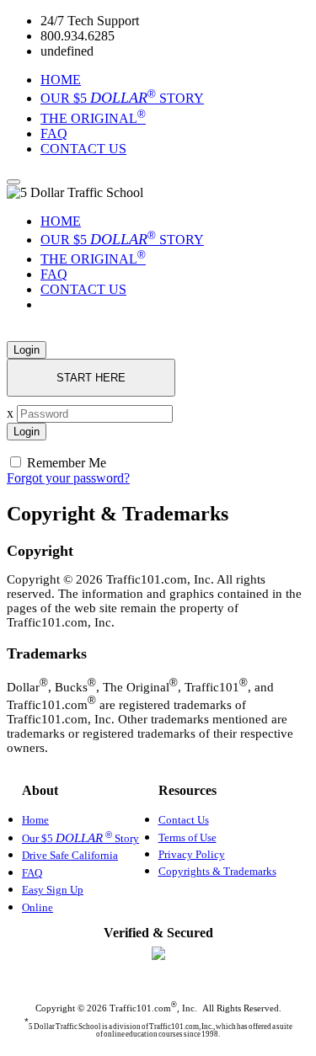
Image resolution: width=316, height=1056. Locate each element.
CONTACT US (83, 148)
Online (37, 907)
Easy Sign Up (52, 889)
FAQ (53, 133)
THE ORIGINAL (93, 118)
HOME (60, 79)
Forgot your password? (68, 478)
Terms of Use (187, 837)
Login (26, 350)
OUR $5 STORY (122, 98)
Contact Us (183, 819)
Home (35, 819)
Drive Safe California (70, 855)
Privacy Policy (191, 854)
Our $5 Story (80, 838)
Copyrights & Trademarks (217, 871)
